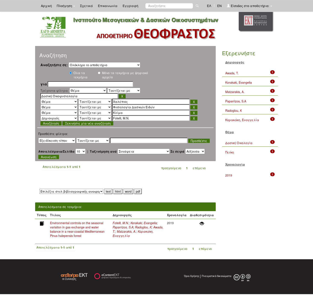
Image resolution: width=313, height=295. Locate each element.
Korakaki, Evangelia (144, 223)
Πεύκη (229, 152)
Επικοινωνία (108, 5)
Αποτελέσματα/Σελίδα (56, 151)
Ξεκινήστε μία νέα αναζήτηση (88, 123)
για (43, 84)
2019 (228, 175)
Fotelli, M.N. (121, 223)
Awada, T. (232, 73)
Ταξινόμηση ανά (103, 151)
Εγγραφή (130, 5)
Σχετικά (86, 5)
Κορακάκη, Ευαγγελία (242, 120)
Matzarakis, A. (126, 231)
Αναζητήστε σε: (54, 65)
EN (219, 5)
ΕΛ (209, 5)
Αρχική (46, 5)
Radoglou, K (143, 227)
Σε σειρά (177, 151)
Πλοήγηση (65, 5)
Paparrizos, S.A (123, 227)
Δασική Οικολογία (239, 143)
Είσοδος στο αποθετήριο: (250, 5)
